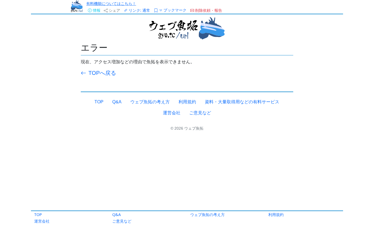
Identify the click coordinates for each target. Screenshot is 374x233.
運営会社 (42, 221)
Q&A (116, 214)
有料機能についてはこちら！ (111, 3)
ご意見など (121, 221)
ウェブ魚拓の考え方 (207, 214)
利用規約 (276, 214)
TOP (38, 214)
